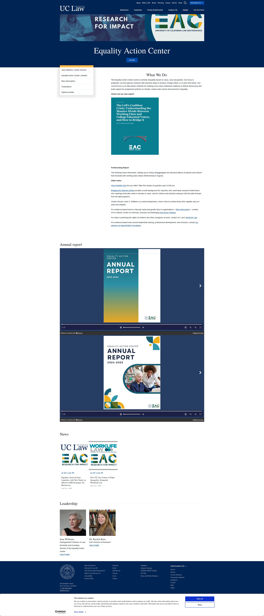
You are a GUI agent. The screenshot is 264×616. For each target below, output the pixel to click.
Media (173, 588)
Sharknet (115, 565)
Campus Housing (146, 568)
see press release (167, 213)
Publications (66, 87)
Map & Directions (90, 565)
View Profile (65, 554)
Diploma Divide (67, 92)
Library (167, 3)
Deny (200, 605)
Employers (174, 580)
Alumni (173, 569)
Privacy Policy (88, 578)
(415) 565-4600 (66, 588)
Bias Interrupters (68, 81)
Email (114, 568)
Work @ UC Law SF (91, 568)
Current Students (176, 575)
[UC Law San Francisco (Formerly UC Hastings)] (72, 8)
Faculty (173, 582)
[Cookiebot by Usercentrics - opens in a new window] (60, 612)
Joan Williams (67, 539)
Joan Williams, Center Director (74, 70)
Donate (132, 60)
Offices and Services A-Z (92, 573)
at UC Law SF (67, 473)
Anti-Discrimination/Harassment (94, 570)
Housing (161, 3)
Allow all (200, 599)
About (154, 3)
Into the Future (199, 10)
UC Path (143, 573)
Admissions (124, 10)
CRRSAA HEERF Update (149, 570)
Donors (173, 572)
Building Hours (64, 590)
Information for (196, 3)
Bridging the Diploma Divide (122, 190)
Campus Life (172, 10)
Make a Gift (146, 3)
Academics (138, 10)
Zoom (114, 576)
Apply (138, 3)
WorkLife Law (191, 218)
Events (174, 3)
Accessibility (88, 576)
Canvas (115, 573)
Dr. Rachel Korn (97, 539)
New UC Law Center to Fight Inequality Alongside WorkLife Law (102, 480)
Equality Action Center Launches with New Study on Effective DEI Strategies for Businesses (73, 481)
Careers (185, 10)
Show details (78, 612)
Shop (180, 3)
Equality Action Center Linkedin (74, 75)
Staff (172, 585)
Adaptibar (144, 565)
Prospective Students (177, 577)
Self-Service (116, 570)
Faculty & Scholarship (155, 10)
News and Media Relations (149, 576)
